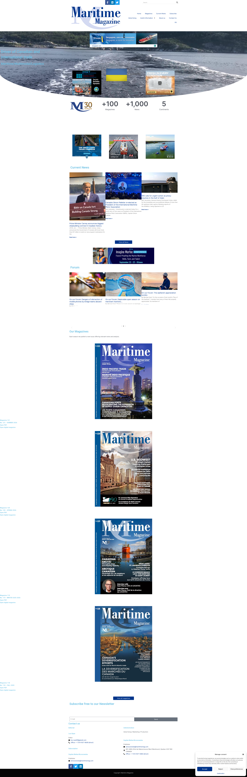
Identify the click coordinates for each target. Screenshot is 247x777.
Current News (161, 13)
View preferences (236, 769)
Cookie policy (220, 773)
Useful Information (146, 18)
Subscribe (173, 13)
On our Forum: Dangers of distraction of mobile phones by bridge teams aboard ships (85, 301)
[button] (243, 754)
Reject (220, 769)
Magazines (148, 13)
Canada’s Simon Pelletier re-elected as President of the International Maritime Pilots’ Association (121, 205)
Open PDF (3, 425)
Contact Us (173, 18)
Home (139, 13)
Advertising (132, 18)
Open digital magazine (8, 427)
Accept (204, 769)
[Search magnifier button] (177, 2)
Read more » (73, 237)
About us (162, 18)
